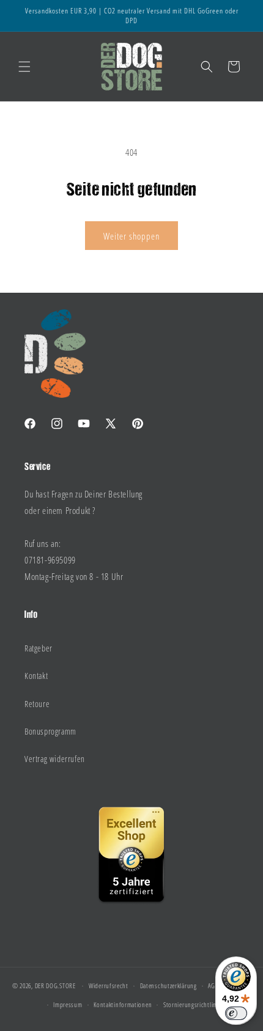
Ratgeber (38, 648)
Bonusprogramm (50, 731)
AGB (213, 985)
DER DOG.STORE (55, 985)
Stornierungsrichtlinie (192, 1004)
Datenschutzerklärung (168, 985)
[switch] (236, 1013)
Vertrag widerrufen (54, 759)
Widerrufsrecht (108, 985)
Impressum (67, 1004)
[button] (24, 66)
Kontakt (36, 675)
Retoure (37, 704)
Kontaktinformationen (123, 1004)
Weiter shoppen (131, 236)
